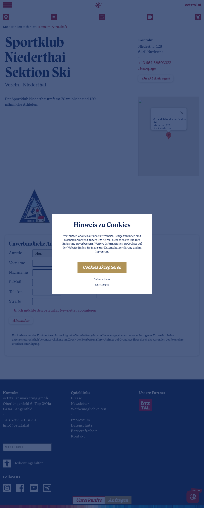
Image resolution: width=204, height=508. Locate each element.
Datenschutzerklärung (118, 247)
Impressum (102, 251)
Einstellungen (102, 285)
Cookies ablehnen (102, 279)
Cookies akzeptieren (102, 267)
